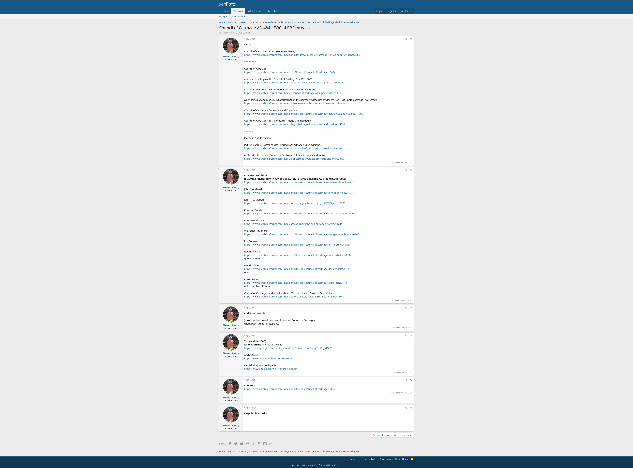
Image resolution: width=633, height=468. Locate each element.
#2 (410, 169)
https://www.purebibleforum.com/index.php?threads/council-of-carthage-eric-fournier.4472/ (297, 244)
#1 (410, 38)
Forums (238, 11)
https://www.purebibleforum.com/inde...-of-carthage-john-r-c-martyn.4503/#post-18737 (295, 203)
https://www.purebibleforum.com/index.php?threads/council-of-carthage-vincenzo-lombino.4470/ (300, 182)
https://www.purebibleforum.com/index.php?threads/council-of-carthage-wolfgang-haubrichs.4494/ (301, 234)
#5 (410, 379)
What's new (254, 11)
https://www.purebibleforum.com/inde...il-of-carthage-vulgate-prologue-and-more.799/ (294, 158)
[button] (263, 11)
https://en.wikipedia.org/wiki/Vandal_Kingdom (270, 368)
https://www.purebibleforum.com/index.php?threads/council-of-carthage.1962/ (289, 72)
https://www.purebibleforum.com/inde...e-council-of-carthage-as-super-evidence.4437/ (294, 92)
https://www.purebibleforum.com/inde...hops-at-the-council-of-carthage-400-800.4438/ (294, 82)
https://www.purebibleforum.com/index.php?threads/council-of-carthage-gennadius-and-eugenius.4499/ (304, 113)
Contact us (354, 458)
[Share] (406, 39)
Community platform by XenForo (316, 465)
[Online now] (230, 53)
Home (225, 11)
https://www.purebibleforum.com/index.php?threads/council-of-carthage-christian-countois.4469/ (300, 213)
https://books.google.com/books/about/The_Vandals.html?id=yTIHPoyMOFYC (288, 348)
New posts (224, 16)
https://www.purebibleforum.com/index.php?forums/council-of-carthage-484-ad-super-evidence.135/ (302, 54)
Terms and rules (369, 458)
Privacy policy (386, 458)
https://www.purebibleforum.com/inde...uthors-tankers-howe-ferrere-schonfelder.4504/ (294, 296)
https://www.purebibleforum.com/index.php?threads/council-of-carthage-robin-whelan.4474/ (297, 255)
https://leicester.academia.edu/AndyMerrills (269, 358)
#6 (410, 407)
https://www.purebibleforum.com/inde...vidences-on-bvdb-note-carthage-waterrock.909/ (295, 103)
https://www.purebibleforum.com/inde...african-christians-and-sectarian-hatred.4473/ (293, 223)
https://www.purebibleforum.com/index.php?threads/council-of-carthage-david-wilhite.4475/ (297, 268)
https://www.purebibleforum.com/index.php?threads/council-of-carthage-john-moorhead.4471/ (299, 192)
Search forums (239, 16)
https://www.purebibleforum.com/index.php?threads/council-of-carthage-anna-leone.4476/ (296, 282)
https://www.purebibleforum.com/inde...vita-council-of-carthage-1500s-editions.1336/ (293, 148)
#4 (410, 335)
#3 (410, 307)
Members (273, 11)
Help (397, 458)
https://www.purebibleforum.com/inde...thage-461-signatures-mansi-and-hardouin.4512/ (295, 124)
